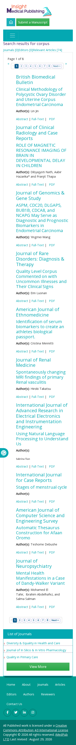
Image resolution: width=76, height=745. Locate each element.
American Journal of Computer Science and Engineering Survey (40, 515)
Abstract (22, 119)
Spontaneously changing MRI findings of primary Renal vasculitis (41, 377)
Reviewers (48, 694)
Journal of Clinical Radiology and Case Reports (37, 132)
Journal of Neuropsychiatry (34, 563)
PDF (51, 119)
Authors (28, 694)
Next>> (57, 66)
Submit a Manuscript (33, 22)
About (26, 684)
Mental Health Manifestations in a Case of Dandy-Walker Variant (40, 578)
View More (38, 666)
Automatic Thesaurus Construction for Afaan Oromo (39, 533)
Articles (60, 684)
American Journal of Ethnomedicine (37, 312)
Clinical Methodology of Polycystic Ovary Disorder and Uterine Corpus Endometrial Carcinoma (41, 96)
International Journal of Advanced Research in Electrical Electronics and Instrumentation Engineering (42, 416)
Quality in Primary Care (22, 657)
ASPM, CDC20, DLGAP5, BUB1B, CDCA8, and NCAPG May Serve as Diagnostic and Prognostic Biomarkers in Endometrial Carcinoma (42, 217)
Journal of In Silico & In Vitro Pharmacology (36, 650)
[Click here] (9, 22)
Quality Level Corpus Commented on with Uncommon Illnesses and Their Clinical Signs (41, 278)
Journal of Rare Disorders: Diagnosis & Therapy (40, 258)
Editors (11, 694)
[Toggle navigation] (12, 35)
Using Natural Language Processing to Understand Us (42, 439)
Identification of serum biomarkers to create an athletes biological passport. (40, 329)
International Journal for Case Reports (39, 477)
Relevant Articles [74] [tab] (47, 50)
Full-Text (37, 119)
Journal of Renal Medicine (33, 362)
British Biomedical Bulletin (35, 79)
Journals (42, 684)
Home (11, 684)
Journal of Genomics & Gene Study (40, 195)
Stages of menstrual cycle (41, 487)
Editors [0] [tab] (26, 50)
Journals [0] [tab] (11, 50)
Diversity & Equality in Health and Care (33, 643)
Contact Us (14, 704)
